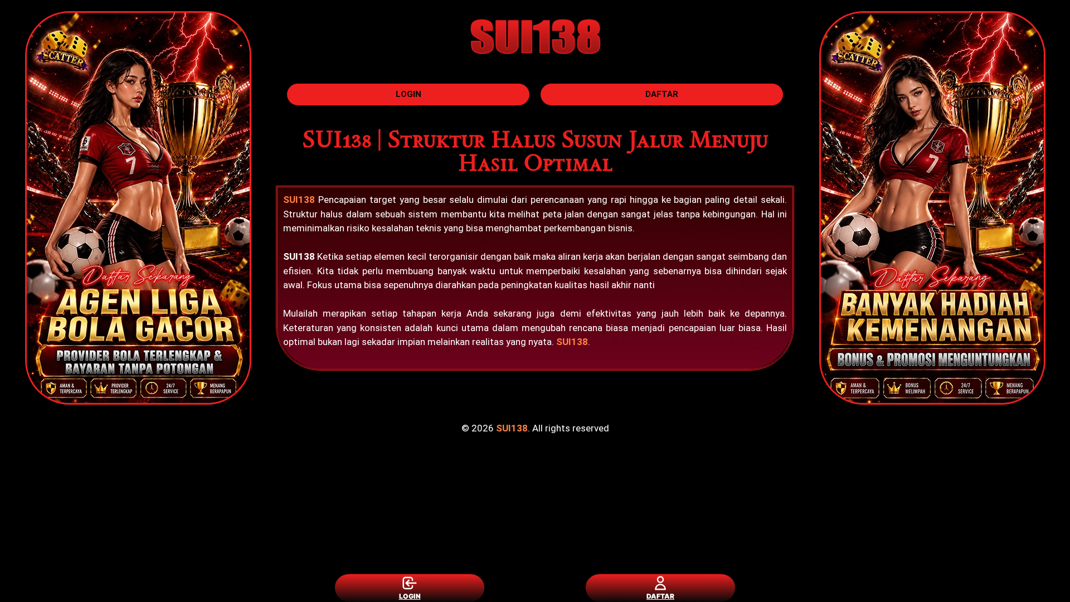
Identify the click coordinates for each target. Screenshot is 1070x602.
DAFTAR (660, 596)
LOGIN (410, 596)
